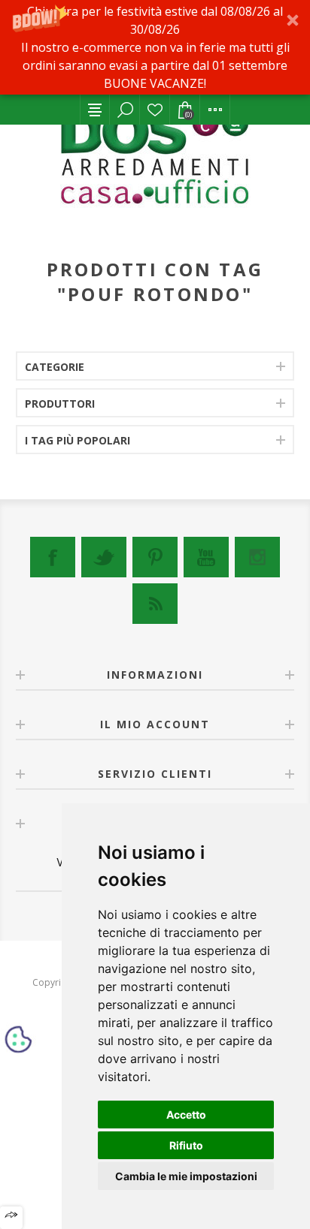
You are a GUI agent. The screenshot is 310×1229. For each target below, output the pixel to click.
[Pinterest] (155, 557)
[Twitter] (103, 557)
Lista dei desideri (155, 110)
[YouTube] (206, 557)
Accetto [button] (186, 1114)
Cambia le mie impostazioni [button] (186, 1176)
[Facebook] (52, 557)
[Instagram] (257, 557)
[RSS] (155, 603)
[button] (155, 47)
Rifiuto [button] (186, 1145)
